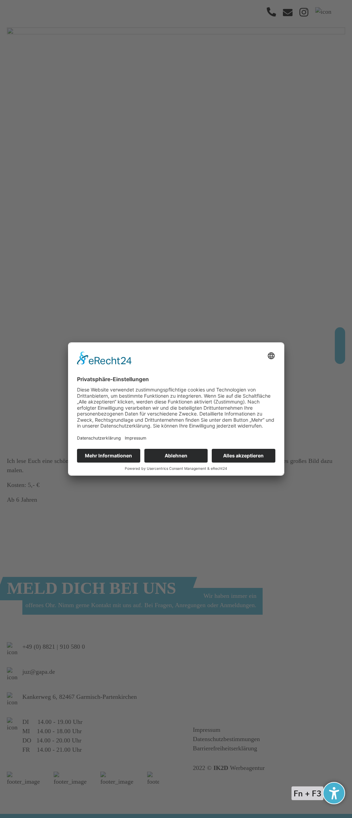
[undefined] (334, 793)
